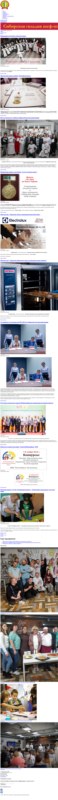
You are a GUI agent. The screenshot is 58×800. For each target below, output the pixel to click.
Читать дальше (3, 73)
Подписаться (3, 784)
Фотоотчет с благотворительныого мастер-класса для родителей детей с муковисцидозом (17, 682)
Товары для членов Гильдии (8, 16)
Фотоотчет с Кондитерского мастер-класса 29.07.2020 (10, 768)
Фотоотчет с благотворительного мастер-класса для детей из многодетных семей (16, 720)
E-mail (1, 783)
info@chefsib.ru (3, 22)
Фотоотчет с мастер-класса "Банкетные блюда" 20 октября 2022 (12, 612)
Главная (4, 12)
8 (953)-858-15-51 (3, 21)
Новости (4, 17)
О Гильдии (5, 13)
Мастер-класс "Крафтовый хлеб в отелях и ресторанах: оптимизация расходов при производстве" (22, 542)
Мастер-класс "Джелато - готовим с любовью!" (12, 543)
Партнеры (5, 15)
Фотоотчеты (5, 18)
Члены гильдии (6, 14)
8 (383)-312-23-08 (3, 20)
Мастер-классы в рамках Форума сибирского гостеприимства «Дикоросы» (17, 541)
